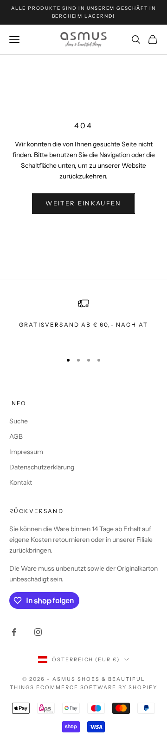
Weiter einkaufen (83, 203)
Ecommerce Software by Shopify (96, 687)
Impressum (26, 452)
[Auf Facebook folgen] (14, 632)
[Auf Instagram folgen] (38, 632)
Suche (18, 421)
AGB (16, 436)
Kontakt (20, 482)
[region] (83, 321)
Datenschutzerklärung (41, 467)
